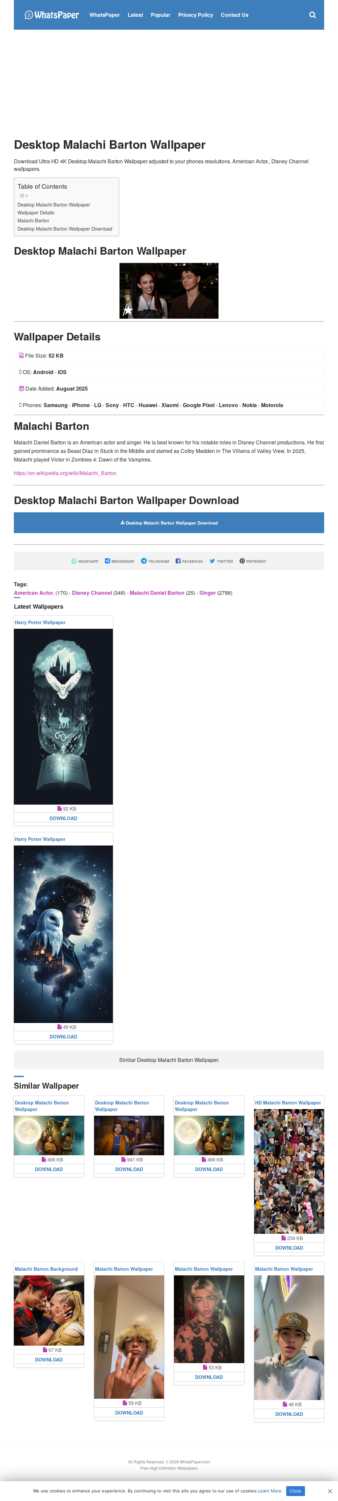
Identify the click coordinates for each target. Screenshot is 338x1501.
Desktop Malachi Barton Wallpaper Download (64, 228)
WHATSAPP (87, 561)
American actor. (34, 592)
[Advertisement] (169, 82)
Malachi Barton (33, 220)
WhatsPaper (104, 14)
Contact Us (234, 14)
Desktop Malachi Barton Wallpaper (53, 204)
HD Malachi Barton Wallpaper (288, 1102)
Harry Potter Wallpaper (40, 622)
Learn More (270, 1490)
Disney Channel (92, 592)
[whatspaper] (51, 14)
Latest (135, 14)
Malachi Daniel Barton (158, 592)
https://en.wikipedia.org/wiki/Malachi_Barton (65, 473)
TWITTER (224, 561)
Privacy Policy (195, 14)
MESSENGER (122, 561)
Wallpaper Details (35, 212)
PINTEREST (255, 561)
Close (295, 1490)
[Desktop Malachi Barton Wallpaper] (169, 290)
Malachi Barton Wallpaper (124, 1268)
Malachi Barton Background (46, 1268)
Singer (208, 592)
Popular (160, 14)
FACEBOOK (192, 561)
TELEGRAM (158, 561)
